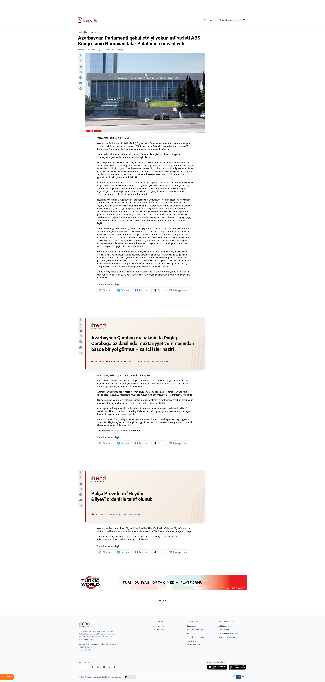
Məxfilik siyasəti (225, 630)
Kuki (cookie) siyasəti (227, 637)
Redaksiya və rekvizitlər (195, 630)
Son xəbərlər (159, 626)
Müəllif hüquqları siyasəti (228, 633)
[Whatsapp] (81, 667)
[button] (80, 55)
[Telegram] (104, 667)
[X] (92, 667)
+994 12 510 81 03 (85, 647)
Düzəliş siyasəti (192, 641)
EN (234, 677)
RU (243, 677)
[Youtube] (98, 667)
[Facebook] (87, 667)
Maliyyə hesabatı (193, 645)
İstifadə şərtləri (224, 626)
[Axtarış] (204, 20)
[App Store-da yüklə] (217, 667)
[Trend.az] (87, 20)
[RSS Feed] (115, 667)
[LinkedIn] (109, 667)
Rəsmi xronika (159, 630)
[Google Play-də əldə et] (237, 667)
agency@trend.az (85, 650)
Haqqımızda (191, 626)
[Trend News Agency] (86, 624)
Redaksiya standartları (195, 637)
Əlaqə (188, 633)
